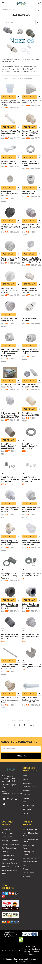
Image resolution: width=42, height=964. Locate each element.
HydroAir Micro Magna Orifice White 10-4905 (30, 386)
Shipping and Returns (10, 841)
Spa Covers (27, 794)
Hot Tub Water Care (30, 829)
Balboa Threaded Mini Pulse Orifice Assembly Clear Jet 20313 (31, 543)
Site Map (5, 852)
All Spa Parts (27, 809)
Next (31, 725)
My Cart (26, 779)
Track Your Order (8, 855)
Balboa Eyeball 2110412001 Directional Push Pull (10, 194)
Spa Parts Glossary (30, 862)
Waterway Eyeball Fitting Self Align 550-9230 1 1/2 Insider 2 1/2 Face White (31, 260)
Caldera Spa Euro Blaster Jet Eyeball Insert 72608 (31, 575)
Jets (24, 802)
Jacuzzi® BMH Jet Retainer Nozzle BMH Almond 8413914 (9, 446)
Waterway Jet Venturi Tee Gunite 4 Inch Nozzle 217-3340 (10, 133)
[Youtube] (16, 799)
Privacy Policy (7, 833)
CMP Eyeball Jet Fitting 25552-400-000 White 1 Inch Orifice (10, 290)
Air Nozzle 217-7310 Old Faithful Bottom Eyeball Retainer (10, 700)
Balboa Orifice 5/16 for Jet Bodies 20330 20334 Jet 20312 (31, 606)
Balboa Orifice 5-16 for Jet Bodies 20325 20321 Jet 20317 (31, 636)
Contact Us (6, 829)
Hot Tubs (26, 813)
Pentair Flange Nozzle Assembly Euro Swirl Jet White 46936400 (31, 479)
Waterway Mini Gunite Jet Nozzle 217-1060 (31, 102)
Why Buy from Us (8, 859)
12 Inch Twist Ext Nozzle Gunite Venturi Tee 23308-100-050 (10, 667)
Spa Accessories (29, 787)
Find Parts (26, 877)
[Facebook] (3, 799)
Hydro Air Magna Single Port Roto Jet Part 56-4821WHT (10, 510)
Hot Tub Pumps (28, 805)
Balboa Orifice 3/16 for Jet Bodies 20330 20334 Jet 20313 (10, 606)
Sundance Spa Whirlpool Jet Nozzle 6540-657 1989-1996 (31, 290)
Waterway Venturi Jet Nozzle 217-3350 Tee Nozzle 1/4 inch (30, 133)
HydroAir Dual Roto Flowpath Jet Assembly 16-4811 (30, 352)
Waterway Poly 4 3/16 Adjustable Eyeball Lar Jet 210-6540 (9, 543)
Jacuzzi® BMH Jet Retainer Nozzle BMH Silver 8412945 (30, 446)
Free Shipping (7, 837)
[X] (8, 799)
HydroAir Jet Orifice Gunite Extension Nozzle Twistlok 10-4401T (31, 700)
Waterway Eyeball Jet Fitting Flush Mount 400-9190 (31, 227)
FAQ (24, 865)
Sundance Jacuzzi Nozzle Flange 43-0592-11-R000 (31, 163)
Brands (25, 869)
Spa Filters (27, 791)
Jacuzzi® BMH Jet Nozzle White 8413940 (30, 414)
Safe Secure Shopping (10, 848)
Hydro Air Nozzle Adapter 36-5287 (28, 193)
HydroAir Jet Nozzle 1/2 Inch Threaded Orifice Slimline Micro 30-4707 (10, 415)
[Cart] (39, 3)
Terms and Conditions (32, 949)
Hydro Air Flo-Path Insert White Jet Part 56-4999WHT (31, 510)
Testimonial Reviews (9, 863)
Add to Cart (8, 97)
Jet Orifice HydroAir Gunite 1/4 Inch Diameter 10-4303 (10, 103)
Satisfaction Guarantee (10, 844)
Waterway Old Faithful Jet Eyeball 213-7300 (10, 259)
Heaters (26, 798)
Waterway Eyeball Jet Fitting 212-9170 (9, 320)
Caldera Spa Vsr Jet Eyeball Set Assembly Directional (9, 576)
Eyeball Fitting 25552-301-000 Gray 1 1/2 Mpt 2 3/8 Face (10, 227)
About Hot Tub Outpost (10, 867)
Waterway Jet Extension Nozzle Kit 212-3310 (10, 162)
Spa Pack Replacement (31, 858)
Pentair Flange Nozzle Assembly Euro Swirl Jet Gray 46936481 (10, 479)
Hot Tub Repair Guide (30, 873)
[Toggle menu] (3, 3)
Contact (32, 954)
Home (25, 776)
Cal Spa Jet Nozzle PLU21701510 (29, 320)
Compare (18, 97)
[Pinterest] (12, 799)
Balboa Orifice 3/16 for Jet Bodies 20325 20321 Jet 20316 (10, 636)
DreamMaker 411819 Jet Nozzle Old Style (10, 386)
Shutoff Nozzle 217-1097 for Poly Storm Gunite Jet (31, 666)
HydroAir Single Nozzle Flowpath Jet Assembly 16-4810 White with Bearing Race (10, 353)
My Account (27, 783)
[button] (37, 22)
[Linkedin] (3, 803)
